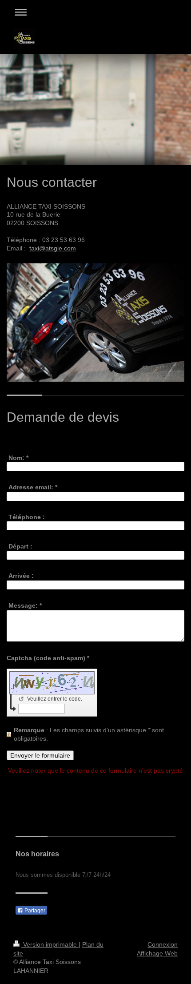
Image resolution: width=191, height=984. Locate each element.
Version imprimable (50, 944)
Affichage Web (157, 953)
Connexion (162, 944)
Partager (34, 910)
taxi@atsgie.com (52, 248)
